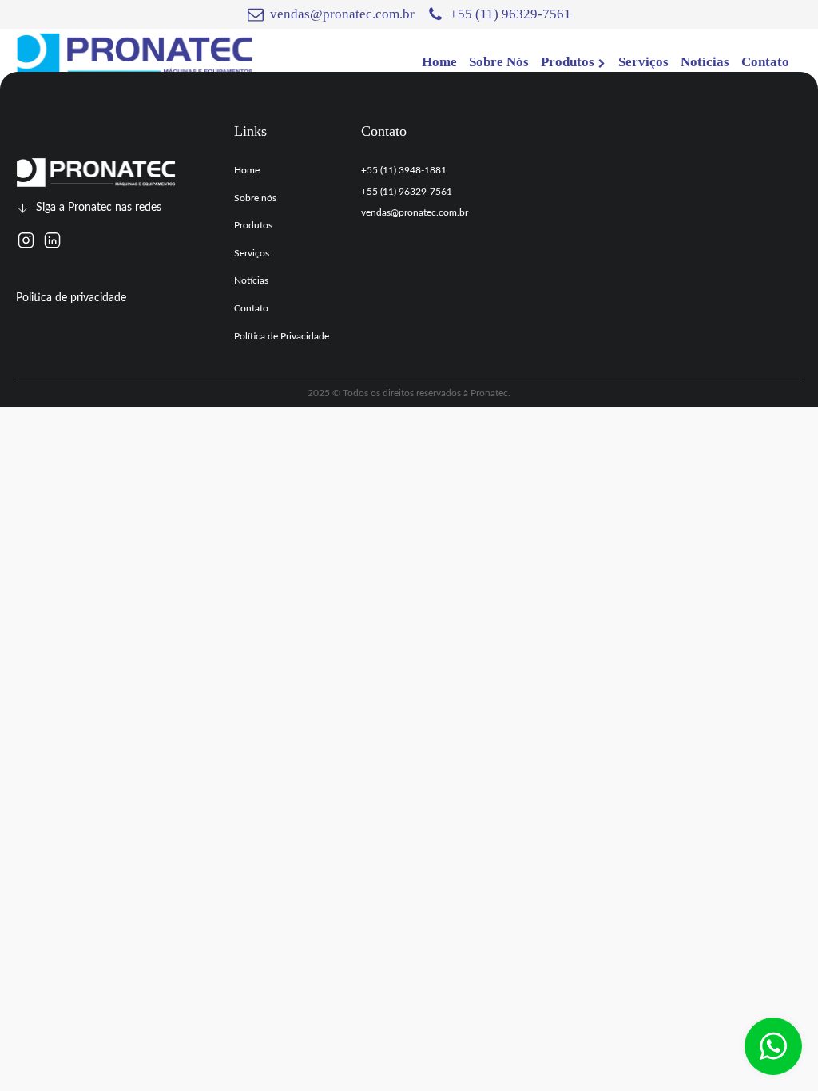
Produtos (253, 225)
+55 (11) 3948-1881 (404, 170)
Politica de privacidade (71, 297)
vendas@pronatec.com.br (414, 212)
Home (247, 170)
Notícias (251, 280)
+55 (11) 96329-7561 (406, 191)
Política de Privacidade (281, 336)
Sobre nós (255, 198)
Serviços (251, 253)
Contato (251, 308)
